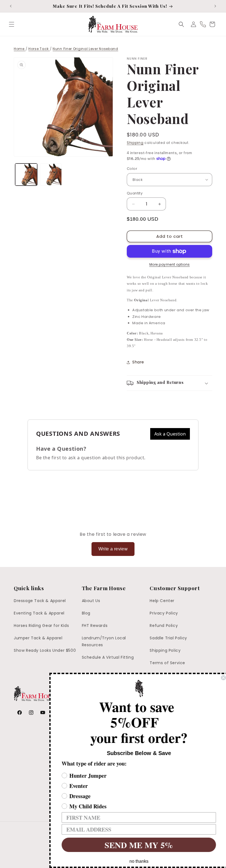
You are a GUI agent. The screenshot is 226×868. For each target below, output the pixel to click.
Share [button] (138, 362)
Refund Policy (164, 625)
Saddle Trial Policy (168, 638)
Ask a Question (170, 434)
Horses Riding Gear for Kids (41, 625)
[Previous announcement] (11, 6)
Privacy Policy (164, 613)
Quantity (134, 193)
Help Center (162, 600)
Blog (86, 613)
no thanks (136, 861)
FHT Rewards (95, 625)
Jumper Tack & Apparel (38, 638)
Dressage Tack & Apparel (40, 600)
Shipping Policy (165, 650)
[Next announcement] (215, 6)
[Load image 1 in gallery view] (26, 174)
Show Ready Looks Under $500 (45, 650)
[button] (12, 24)
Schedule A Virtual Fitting (108, 657)
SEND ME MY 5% (136, 845)
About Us (91, 600)
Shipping (135, 142)
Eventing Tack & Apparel (39, 613)
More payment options (169, 264)
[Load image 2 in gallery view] (51, 174)
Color (132, 168)
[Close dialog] (221, 677)
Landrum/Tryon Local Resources (104, 641)
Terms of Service (167, 663)
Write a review (113, 549)
